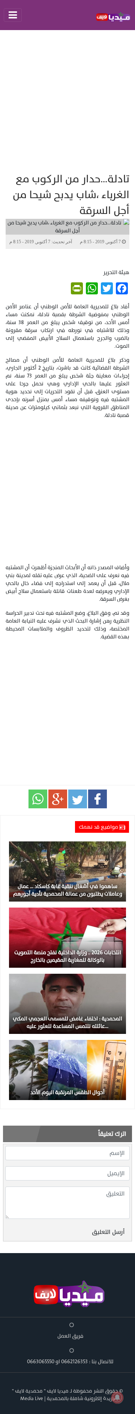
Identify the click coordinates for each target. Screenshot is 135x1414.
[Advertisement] (67, 100)
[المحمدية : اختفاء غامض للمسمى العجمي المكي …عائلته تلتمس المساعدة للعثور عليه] (67, 1003)
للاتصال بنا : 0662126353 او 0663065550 (70, 1361)
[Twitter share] (77, 799)
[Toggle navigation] (13, 15)
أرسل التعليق (108, 1232)
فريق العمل (70, 1336)
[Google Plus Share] (57, 799)
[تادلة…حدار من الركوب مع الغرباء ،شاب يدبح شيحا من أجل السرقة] (37, 799)
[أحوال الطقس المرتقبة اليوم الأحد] (67, 1069)
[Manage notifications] (117, 1397)
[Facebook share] (97, 799)
